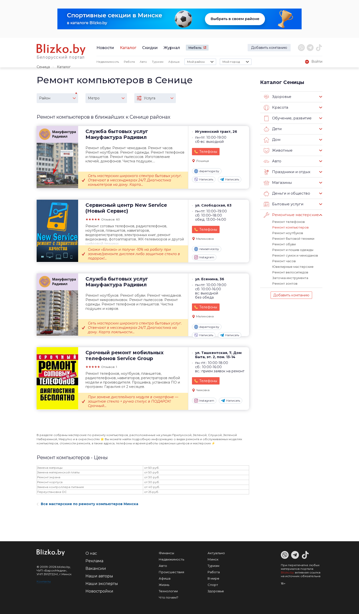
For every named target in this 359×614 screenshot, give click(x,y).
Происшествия (171, 572)
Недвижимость (107, 61)
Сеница (43, 67)
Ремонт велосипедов (290, 272)
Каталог (128, 47)
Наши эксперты (101, 583)
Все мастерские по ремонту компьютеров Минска (89, 504)
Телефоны (208, 151)
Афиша (174, 61)
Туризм (157, 61)
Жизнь (164, 585)
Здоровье (216, 591)
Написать (206, 179)
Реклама (94, 561)
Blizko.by (287, 572)
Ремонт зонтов (284, 283)
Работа (129, 61)
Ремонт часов (284, 261)
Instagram (206, 257)
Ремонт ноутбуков (287, 233)
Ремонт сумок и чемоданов (295, 255)
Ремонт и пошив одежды (292, 250)
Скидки (150, 47)
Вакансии (95, 568)
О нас (91, 553)
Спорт (213, 585)
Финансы (166, 553)
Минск (213, 559)
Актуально (216, 553)
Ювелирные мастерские (293, 267)
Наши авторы (99, 576)
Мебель (195, 48)
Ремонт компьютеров (290, 227)
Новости (105, 47)
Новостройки (99, 591)
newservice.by (209, 249)
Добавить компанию (269, 47)
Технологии (168, 591)
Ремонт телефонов (288, 222)
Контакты (44, 581)
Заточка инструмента (290, 278)
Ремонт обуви (284, 244)
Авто (143, 61)
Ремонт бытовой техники (293, 238)
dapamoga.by (209, 171)
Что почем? (168, 597)
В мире (213, 578)
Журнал (172, 47)
